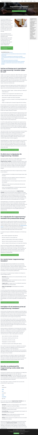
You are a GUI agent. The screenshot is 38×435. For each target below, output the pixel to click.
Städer (25, 1)
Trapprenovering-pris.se (6, 1)
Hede (3, 389)
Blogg (34, 1)
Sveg (3, 391)
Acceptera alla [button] (16, 433)
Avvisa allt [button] (22, 433)
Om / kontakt (30, 1)
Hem (22, 1)
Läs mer (27, 431)
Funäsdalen (4, 396)
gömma (11, 52)
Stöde (3, 394)
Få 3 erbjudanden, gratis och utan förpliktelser (6, 48)
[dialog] (19, 432)
